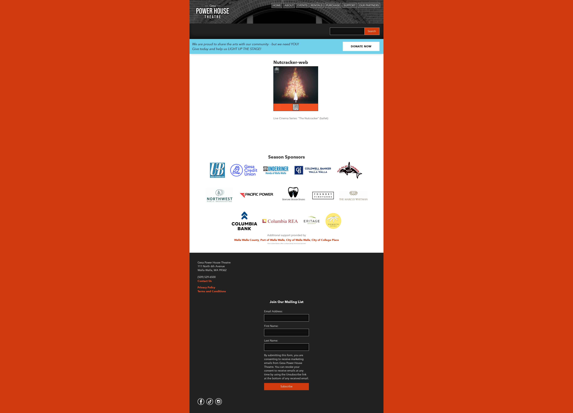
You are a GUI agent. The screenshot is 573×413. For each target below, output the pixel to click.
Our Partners (369, 5)
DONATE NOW (361, 46)
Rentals (316, 5)
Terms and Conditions (212, 291)
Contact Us (205, 281)
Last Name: (271, 340)
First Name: (271, 326)
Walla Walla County (246, 240)
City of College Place (325, 240)
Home (277, 5)
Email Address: (273, 311)
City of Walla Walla (298, 240)
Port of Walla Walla (272, 240)
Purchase (333, 5)
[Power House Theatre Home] (212, 6)
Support (349, 5)
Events (302, 5)
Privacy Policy (206, 287)
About (289, 5)
